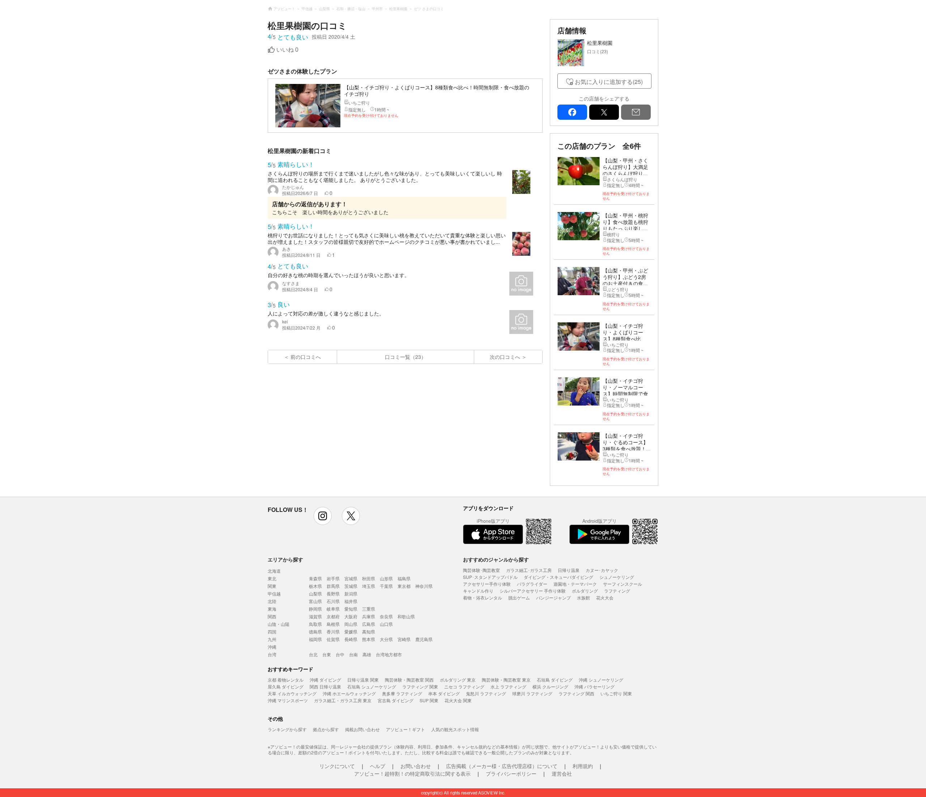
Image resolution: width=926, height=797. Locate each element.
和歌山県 (406, 616)
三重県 (368, 609)
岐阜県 (333, 609)
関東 (272, 586)
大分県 (386, 639)
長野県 (333, 593)
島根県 (333, 624)
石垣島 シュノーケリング (371, 686)
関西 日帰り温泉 (325, 686)
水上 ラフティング (508, 686)
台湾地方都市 (389, 654)
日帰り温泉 (568, 570)
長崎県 (350, 639)
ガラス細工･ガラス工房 (529, 570)
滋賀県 (315, 616)
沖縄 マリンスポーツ (288, 700)
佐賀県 (333, 639)
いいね (287, 50)
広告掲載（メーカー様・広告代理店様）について (501, 766)
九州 (272, 639)
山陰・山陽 (278, 624)
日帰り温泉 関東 (363, 680)
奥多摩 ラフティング (402, 693)
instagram (323, 516)
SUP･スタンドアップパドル (490, 577)
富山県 (315, 601)
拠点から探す (326, 729)
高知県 (368, 631)
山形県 (386, 578)
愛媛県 (350, 631)
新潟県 (350, 593)
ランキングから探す (287, 729)
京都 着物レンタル (285, 680)
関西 (272, 616)
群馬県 (333, 586)
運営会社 (562, 773)
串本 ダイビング (444, 693)
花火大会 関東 (458, 700)
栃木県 (315, 586)
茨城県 (350, 586)
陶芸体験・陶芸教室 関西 (409, 680)
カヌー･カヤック (602, 570)
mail (636, 112)
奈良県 (386, 616)
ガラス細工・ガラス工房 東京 (342, 700)
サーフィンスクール (622, 584)
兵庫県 (368, 616)
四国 (272, 631)
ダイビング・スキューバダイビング (558, 577)
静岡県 (315, 609)
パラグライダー (532, 584)
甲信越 (274, 593)
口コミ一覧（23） (405, 356)
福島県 (404, 578)
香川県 (333, 631)
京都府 (333, 616)
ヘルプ (377, 766)
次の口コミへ (505, 356)
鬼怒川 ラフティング (486, 693)
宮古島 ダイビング (395, 700)
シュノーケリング (616, 577)
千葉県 (386, 586)
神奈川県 (424, 586)
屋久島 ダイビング (285, 686)
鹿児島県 (424, 639)
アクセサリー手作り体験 (487, 584)
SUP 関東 (429, 700)
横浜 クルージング (550, 686)
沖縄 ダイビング (325, 680)
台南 (353, 654)
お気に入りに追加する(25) (609, 81)
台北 (313, 654)
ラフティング (617, 591)
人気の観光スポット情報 (455, 729)
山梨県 (315, 593)
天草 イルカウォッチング (292, 693)
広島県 (368, 624)
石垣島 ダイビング (555, 680)
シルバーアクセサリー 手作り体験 (533, 591)
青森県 (315, 578)
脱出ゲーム (519, 597)
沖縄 (272, 647)
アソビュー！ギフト (405, 729)
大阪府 (350, 616)
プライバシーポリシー (511, 773)
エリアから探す (285, 559)
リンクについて (337, 766)
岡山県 (350, 624)
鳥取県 (315, 624)
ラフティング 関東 (420, 686)
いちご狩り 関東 (616, 693)
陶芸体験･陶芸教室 (481, 570)
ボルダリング (585, 591)
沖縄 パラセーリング (594, 686)
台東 (326, 654)
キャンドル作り (478, 591)
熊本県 (368, 639)
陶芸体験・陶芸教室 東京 (506, 680)
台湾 (272, 654)
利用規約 (583, 766)
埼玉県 (368, 586)
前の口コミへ (305, 356)
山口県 (386, 624)
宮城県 (350, 578)
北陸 (272, 601)
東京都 (404, 586)
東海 (272, 609)
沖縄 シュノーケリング (601, 680)
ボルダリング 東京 (458, 680)
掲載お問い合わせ (362, 729)
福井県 (350, 601)
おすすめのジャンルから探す (496, 559)
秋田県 (368, 578)
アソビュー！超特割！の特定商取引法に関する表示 (412, 773)
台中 (340, 654)
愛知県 (350, 609)
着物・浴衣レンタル (482, 597)
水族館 (583, 597)
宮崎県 (404, 639)
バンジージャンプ (553, 597)
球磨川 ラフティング (532, 693)
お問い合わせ (415, 766)
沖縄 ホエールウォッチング (349, 693)
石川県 (333, 601)
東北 (272, 578)
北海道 (274, 571)
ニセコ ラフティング (464, 686)
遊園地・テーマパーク (575, 584)
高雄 (366, 654)
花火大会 (604, 597)
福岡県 (315, 639)
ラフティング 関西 (576, 693)
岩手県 (333, 578)
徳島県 (315, 631)
